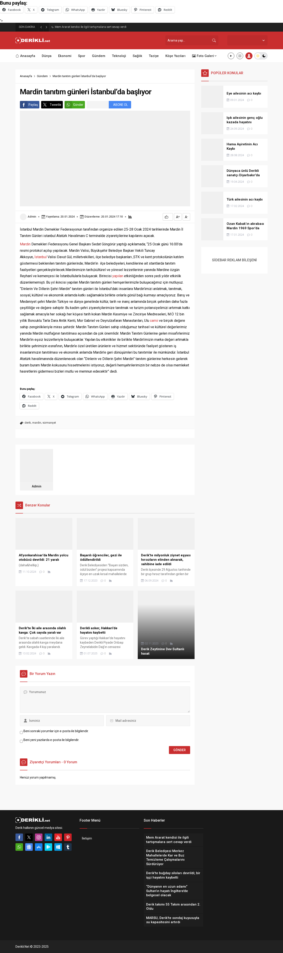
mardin (36, 422)
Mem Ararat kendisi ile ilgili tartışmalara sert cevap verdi (90, 26)
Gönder (78, 104)
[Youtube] (58, 837)
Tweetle (55, 104)
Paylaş (33, 104)
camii (154, 320)
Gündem (42, 76)
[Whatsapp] (19, 847)
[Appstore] (38, 847)
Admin (32, 216)
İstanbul (40, 257)
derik (28, 422)
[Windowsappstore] (58, 847)
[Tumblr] (68, 847)
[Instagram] (38, 837)
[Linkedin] (48, 837)
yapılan (117, 276)
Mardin (25, 244)
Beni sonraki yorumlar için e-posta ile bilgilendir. (56, 731)
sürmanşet (49, 422)
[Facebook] (19, 837)
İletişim (87, 838)
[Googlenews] (29, 847)
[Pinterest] (68, 837)
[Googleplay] (48, 847)
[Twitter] (29, 837)
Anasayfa (26, 76)
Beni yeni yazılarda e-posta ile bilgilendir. (51, 740)
